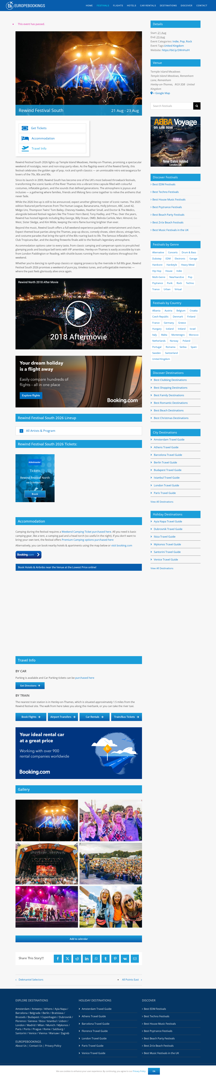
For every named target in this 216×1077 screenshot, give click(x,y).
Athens (48, 1009)
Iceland (170, 328)
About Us (21, 1045)
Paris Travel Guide (165, 493)
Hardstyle (172, 264)
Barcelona (21, 1013)
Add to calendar (79, 939)
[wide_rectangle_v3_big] (78, 357)
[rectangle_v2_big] (78, 728)
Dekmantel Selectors (31, 979)
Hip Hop (156, 270)
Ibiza (42, 1021)
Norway (174, 340)
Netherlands (159, 340)
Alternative (158, 252)
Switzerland (171, 352)
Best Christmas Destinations (171, 418)
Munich (50, 1025)
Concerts (173, 252)
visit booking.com (121, 545)
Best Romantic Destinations (171, 403)
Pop (182, 41)
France (156, 322)
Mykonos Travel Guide (167, 544)
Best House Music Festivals (168, 199)
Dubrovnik (65, 1017)
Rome (46, 1029)
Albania (156, 310)
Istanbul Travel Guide (167, 477)
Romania (170, 346)
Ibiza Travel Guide (165, 536)
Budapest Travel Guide (168, 470)
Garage (193, 258)
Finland (191, 316)
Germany (169, 322)
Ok (154, 1071)
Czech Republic (160, 316)
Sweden (156, 352)
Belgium (180, 310)
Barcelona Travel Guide (168, 455)
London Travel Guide (166, 485)
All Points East (130, 979)
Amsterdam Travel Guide (169, 439)
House (168, 270)
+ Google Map (161, 93)
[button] (79, 431)
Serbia (183, 346)
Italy (154, 334)
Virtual (178, 289)
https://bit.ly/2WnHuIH (176, 50)
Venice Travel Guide (166, 559)
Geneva (32, 1021)
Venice (33, 1033)
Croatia (193, 310)
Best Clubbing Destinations (170, 380)
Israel (193, 328)
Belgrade (35, 1013)
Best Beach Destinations (169, 410)
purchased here (84, 678)
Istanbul (52, 1021)
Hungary (157, 328)
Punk (170, 283)
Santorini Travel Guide (167, 552)
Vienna (43, 1033)
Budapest (33, 1017)
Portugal (156, 346)
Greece (182, 322)
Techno (190, 283)
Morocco (193, 334)
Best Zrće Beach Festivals (167, 222)
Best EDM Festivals (163, 184)
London (20, 1025)
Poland (186, 340)
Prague (37, 1029)
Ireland (181, 328)
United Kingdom (174, 45)
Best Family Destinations (169, 395)
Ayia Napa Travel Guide (168, 521)
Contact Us (35, 1045)
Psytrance (157, 283)
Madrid (31, 1025)
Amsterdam (22, 1009)
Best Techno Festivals (165, 192)
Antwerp (37, 1009)
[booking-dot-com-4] (28, 552)
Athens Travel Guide (166, 447)
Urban (167, 289)
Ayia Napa (61, 1009)
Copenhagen (49, 1017)
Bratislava (57, 1013)
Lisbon (63, 1021)
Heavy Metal (187, 264)
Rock (189, 41)
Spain (194, 346)
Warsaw (54, 1033)
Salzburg (58, 1029)
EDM (168, 258)
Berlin (46, 1013)
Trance (156, 289)
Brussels (20, 1017)
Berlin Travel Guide (165, 462)
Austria (168, 310)
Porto (27, 1029)
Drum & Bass (189, 252)
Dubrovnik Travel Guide (168, 529)
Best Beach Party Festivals (168, 214)
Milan (41, 1025)
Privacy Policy (53, 1045)
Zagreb (65, 1033)
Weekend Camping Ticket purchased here (86, 531)
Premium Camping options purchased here (88, 540)
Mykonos (62, 1025)
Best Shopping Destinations (170, 387)
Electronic (180, 258)
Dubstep (156, 258)
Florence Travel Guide (95, 1031)
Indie (176, 41)
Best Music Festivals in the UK (170, 230)
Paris (18, 1029)
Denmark (178, 316)
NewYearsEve (176, 277)
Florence (20, 1021)
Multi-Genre (158, 277)
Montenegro (178, 334)
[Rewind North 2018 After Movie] (78, 313)
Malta (164, 334)
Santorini (20, 1033)
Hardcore (157, 264)
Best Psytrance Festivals (167, 207)
